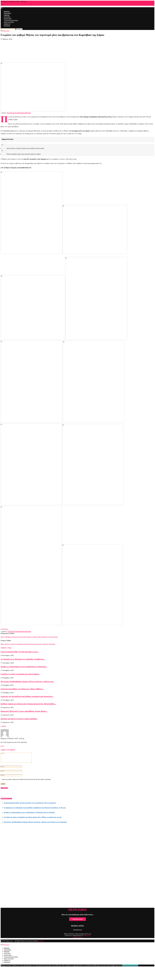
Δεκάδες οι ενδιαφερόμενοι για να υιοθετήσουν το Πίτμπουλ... (24, 667)
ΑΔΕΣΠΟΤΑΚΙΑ (8, 18)
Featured (6, 15)
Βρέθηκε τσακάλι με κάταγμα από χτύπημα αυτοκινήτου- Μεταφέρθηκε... (28, 704)
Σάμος (6, 629)
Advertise (6, 11)
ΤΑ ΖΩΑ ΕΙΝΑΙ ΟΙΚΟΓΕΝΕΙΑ (11, 20)
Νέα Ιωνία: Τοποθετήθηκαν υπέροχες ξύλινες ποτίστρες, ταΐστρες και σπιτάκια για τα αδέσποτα (35, 822)
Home (5, 5)
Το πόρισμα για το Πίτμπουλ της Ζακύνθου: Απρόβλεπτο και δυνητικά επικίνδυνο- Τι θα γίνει (35, 808)
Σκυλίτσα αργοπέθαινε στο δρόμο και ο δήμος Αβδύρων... (22, 689)
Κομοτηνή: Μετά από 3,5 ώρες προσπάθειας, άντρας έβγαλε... (24, 711)
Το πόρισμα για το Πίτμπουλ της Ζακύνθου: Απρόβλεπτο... (23, 659)
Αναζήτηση (19, 29)
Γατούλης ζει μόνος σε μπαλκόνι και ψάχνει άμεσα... (20, 674)
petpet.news (86, 935)
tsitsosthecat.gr (77, 929)
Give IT (40, 941)
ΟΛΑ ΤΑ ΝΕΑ (7, 17)
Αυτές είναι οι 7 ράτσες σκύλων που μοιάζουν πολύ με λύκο (25, 148)
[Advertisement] (77, 51)
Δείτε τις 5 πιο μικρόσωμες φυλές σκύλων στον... (78, 914)
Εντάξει (124, 965)
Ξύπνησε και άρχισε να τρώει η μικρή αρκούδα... (19, 719)
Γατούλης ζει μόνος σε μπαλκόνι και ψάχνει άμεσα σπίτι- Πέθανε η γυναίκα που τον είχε (33, 817)
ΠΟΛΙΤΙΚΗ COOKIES (77, 937)
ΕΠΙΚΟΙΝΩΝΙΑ (7, 13)
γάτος (2, 629)
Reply (2, 746)
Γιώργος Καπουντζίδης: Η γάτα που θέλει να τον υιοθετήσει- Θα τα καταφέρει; (30, 803)
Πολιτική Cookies (132, 965)
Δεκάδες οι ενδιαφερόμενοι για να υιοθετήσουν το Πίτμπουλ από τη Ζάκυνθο (29, 812)
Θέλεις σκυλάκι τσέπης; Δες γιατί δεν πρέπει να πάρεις (24, 154)
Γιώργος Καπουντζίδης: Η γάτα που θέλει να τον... (20, 652)
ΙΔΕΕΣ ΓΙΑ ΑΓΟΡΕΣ (9, 22)
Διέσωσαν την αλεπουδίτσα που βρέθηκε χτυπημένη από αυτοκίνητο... (27, 696)
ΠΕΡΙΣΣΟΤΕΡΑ (77, 919)
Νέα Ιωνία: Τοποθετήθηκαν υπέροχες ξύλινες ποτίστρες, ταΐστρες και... (27, 681)
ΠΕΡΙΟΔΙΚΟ (7, 25)
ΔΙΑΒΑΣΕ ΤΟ (7, 24)
